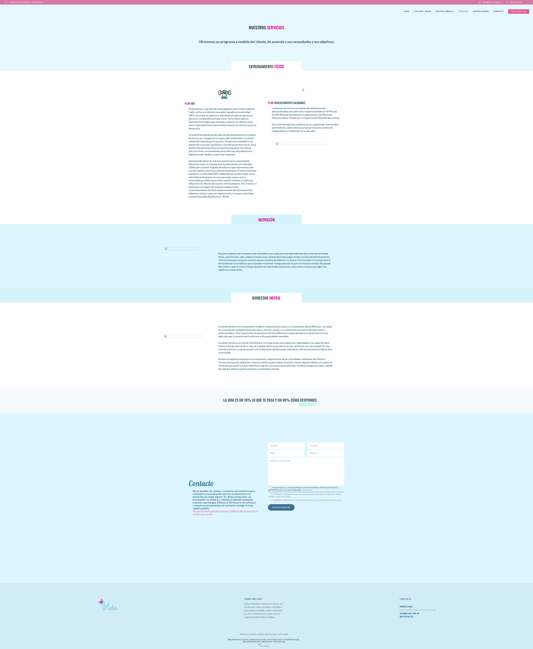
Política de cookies (248, 634)
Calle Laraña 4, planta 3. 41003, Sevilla (26, 2)
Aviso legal (283, 634)
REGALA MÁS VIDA (519, 11)
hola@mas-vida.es (492, 2)
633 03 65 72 (516, 2)
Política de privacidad (267, 634)
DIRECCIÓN (406, 606)
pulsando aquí (306, 490)
